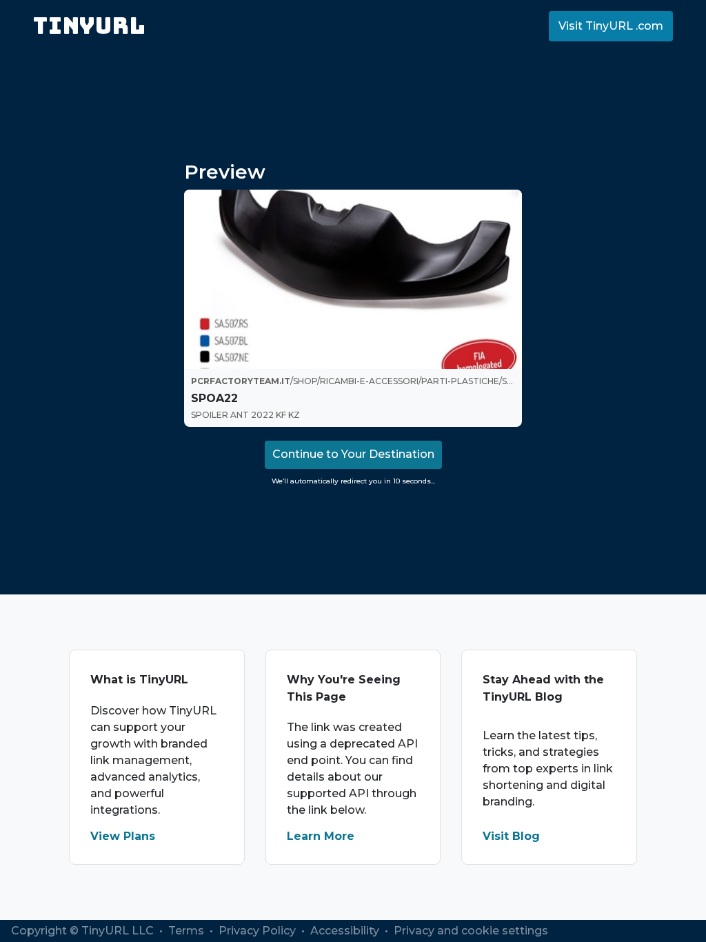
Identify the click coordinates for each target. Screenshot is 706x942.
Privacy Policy (259, 930)
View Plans (122, 836)
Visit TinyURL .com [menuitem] (610, 25)
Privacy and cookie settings (471, 930)
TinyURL (89, 26)
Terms (187, 930)
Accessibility (346, 930)
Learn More (320, 836)
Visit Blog (511, 836)
